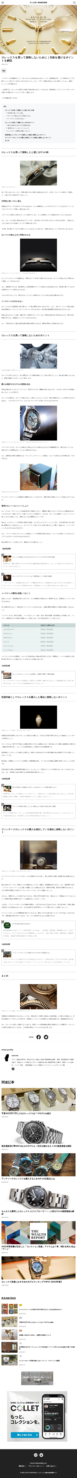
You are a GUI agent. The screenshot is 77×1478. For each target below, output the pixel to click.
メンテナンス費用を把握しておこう (19, 131)
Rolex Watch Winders (12, 492)
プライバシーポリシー (35, 1466)
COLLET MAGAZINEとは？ (38, 1463)
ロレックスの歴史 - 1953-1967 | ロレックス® (18, 730)
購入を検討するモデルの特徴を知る (19, 125)
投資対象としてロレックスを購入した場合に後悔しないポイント (25, 135)
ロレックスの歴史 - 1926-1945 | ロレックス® (18, 871)
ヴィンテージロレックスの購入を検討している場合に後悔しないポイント (28, 138)
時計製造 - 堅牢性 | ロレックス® (14, 370)
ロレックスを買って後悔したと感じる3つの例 (19, 110)
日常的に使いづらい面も (15, 113)
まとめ (7, 140)
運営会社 (21, 1466)
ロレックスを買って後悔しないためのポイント (19, 122)
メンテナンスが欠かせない (16, 119)
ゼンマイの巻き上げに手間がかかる (19, 116)
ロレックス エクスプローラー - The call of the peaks (20, 273)
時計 (4, 71)
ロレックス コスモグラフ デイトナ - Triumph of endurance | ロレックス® (26, 442)
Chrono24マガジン (11, 187)
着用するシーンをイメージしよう (18, 128)
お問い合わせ (50, 1466)
